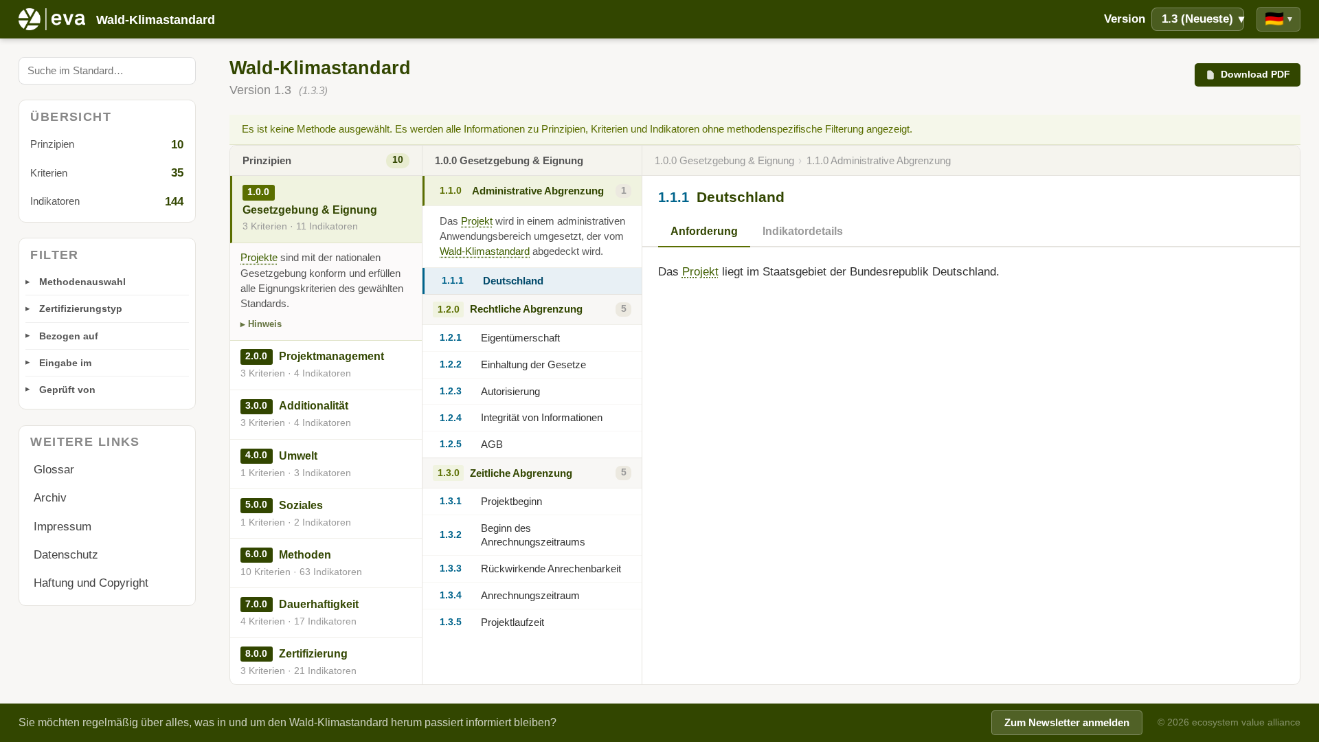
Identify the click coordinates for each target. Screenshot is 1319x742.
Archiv (50, 497)
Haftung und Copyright (91, 582)
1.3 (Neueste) (1203, 18)
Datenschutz (66, 554)
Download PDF (1255, 74)
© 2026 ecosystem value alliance (1229, 722)
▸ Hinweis (261, 324)
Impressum (62, 526)
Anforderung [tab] (704, 231)
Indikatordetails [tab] (803, 231)
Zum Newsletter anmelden (1066, 722)
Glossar (54, 469)
